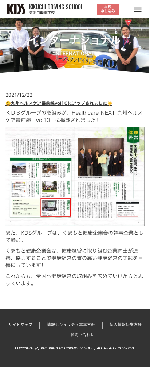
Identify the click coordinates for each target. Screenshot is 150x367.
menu (138, 9)
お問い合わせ (82, 335)
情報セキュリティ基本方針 (71, 325)
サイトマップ (20, 325)
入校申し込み (107, 9)
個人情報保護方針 (126, 325)
